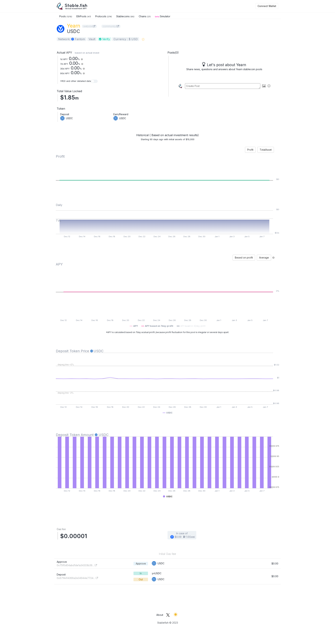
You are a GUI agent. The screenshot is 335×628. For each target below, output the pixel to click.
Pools (65, 16)
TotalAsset (266, 149)
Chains (145, 16)
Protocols (103, 16)
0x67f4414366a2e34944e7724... (76, 578)
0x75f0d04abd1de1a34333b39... (76, 565)
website (88, 26)
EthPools (83, 16)
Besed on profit (244, 257)
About (159, 614)
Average (264, 257)
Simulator (162, 16)
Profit (250, 149)
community (110, 26)
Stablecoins (125, 16)
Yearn (73, 26)
